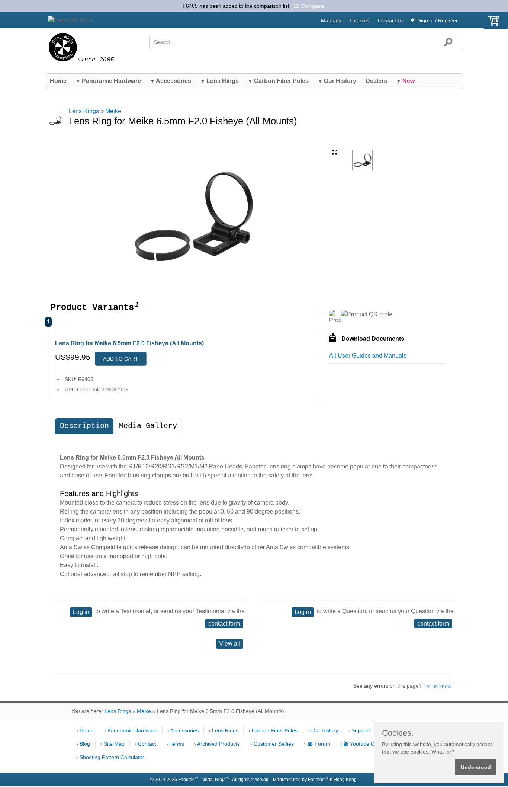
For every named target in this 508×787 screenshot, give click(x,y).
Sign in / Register (438, 20)
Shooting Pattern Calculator (112, 757)
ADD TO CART (120, 359)
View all (229, 643)
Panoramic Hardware (108, 81)
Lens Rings (219, 81)
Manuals (331, 20)
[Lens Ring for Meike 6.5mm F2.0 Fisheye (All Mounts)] (362, 160)
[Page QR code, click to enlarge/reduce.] (70, 20)
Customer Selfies (274, 744)
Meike (113, 111)
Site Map (114, 744)
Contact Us (391, 20)
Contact (147, 744)
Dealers (376, 81)
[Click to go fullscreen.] (334, 152)
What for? (442, 752)
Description (84, 426)
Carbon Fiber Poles (278, 81)
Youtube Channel (370, 744)
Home (58, 81)
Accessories (170, 81)
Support (360, 730)
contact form (224, 623)
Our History (337, 81)
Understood (476, 767)
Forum (322, 744)
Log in (81, 612)
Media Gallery (148, 426)
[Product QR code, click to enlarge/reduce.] (366, 314)
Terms (177, 744)
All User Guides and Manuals (367, 355)
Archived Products (218, 744)
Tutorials (359, 20)
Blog (85, 744)
